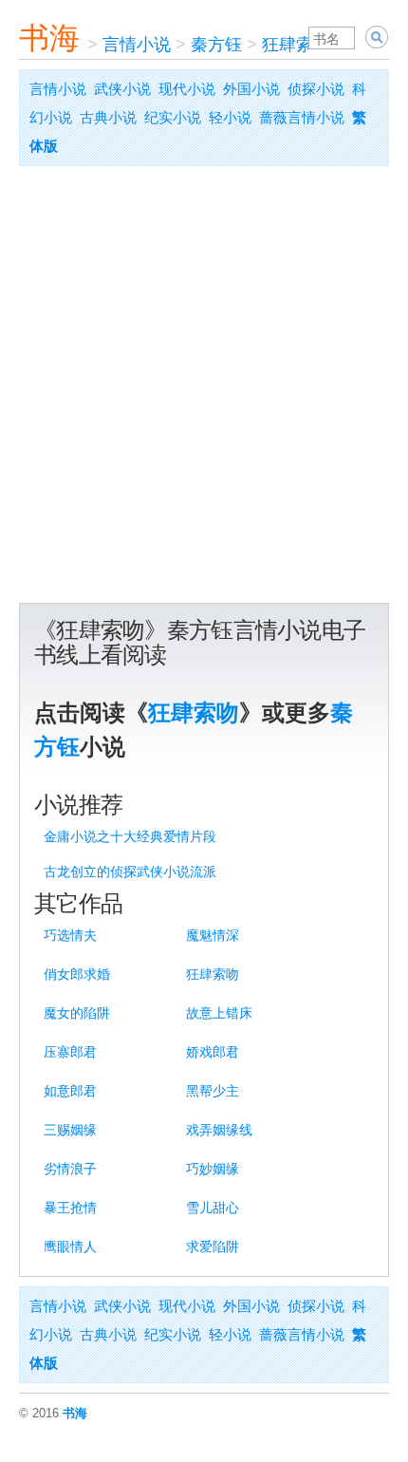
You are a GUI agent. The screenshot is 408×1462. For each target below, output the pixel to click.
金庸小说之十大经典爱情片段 (130, 836)
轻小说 (230, 117)
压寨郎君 (70, 1051)
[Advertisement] (204, 389)
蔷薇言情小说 (301, 117)
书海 (49, 38)
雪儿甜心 (212, 1207)
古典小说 (108, 117)
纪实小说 (172, 117)
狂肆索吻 (296, 44)
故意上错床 (219, 1013)
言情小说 (136, 44)
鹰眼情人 (70, 1246)
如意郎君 (70, 1090)
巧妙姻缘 (212, 1168)
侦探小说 (315, 89)
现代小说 (186, 89)
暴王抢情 (70, 1207)
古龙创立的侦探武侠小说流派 (130, 871)
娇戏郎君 (212, 1051)
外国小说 (251, 89)
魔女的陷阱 (77, 1013)
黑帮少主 (212, 1090)
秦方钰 (216, 44)
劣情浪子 (70, 1168)
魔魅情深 (212, 935)
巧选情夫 (70, 935)
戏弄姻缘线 (219, 1129)
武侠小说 (122, 89)
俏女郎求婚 (77, 974)
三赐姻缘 (70, 1129)
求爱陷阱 (212, 1246)
